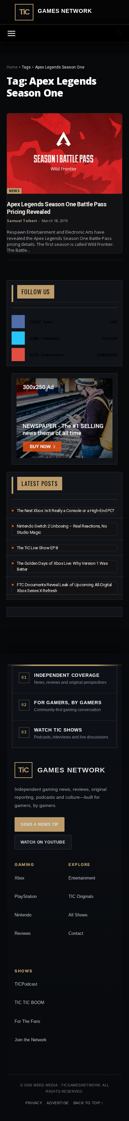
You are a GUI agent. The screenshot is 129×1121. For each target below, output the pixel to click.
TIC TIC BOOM (29, 1002)
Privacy (33, 1103)
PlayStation (26, 896)
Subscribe (107, 354)
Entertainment (81, 878)
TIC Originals (81, 896)
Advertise (57, 1103)
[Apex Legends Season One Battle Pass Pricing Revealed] (64, 153)
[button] (119, 34)
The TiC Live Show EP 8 (37, 547)
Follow (109, 338)
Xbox (19, 878)
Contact (75, 933)
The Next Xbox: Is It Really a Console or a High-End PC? (65, 510)
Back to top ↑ (88, 1103)
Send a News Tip (40, 824)
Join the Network (31, 1039)
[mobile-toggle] (11, 34)
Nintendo (23, 914)
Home (12, 67)
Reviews (23, 933)
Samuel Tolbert (22, 220)
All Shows (78, 914)
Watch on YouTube (43, 842)
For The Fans (27, 1021)
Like (113, 321)
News (14, 190)
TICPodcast (26, 984)
